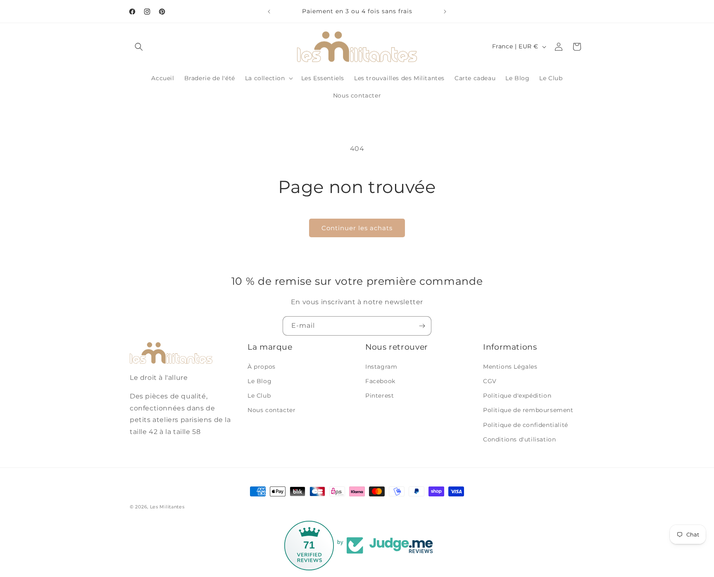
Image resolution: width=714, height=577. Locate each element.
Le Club (259, 395)
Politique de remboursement (528, 410)
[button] (139, 47)
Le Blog (259, 381)
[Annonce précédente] (269, 11)
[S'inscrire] (422, 326)
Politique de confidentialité (525, 425)
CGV (490, 381)
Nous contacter (271, 410)
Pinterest (379, 395)
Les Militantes (167, 507)
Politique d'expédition (517, 395)
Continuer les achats (357, 228)
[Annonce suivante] (445, 11)
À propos (262, 366)
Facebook (380, 381)
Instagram (381, 366)
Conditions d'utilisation (519, 439)
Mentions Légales (510, 366)
